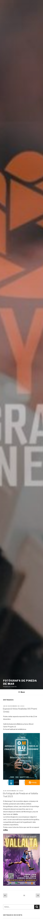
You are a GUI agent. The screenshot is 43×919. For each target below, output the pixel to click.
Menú (23, 692)
